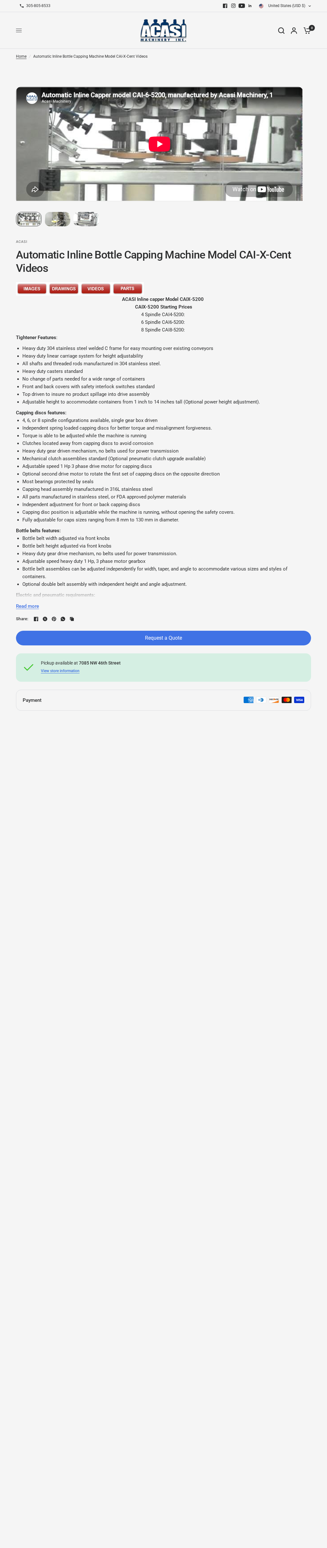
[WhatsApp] (63, 619)
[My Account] (294, 30)
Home (21, 56)
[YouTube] (242, 6)
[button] (29, 219)
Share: (22, 619)
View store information (60, 671)
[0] (305, 30)
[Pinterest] (54, 619)
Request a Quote (163, 638)
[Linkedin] (250, 6)
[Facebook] (225, 6)
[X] (45, 619)
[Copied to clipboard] (72, 619)
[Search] (281, 30)
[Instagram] (233, 6)
